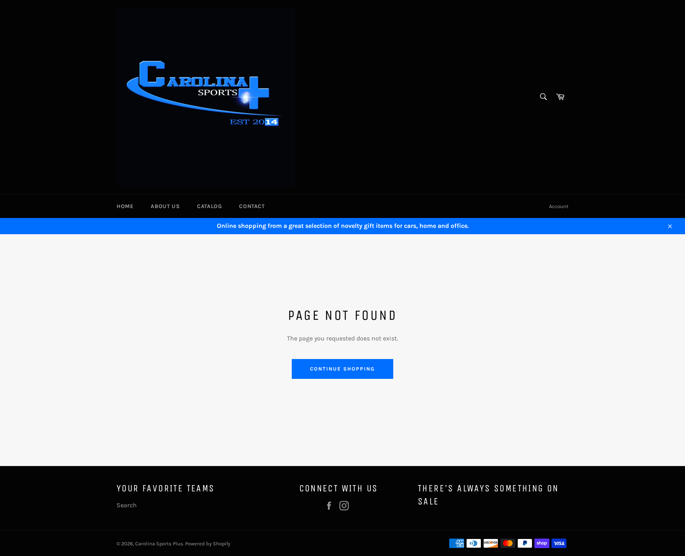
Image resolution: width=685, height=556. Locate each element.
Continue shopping (342, 369)
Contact (251, 206)
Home (125, 206)
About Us (165, 206)
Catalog (209, 206)
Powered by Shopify (207, 543)
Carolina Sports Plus (159, 543)
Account (558, 206)
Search (127, 505)
